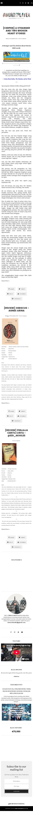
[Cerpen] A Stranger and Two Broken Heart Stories (16, 30)
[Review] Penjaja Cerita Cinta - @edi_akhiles (16, 433)
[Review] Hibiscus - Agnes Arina (16, 309)
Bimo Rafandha (19, 808)
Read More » (6, 281)
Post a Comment (22, 38)
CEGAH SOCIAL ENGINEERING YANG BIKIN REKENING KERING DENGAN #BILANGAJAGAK (16, 691)
